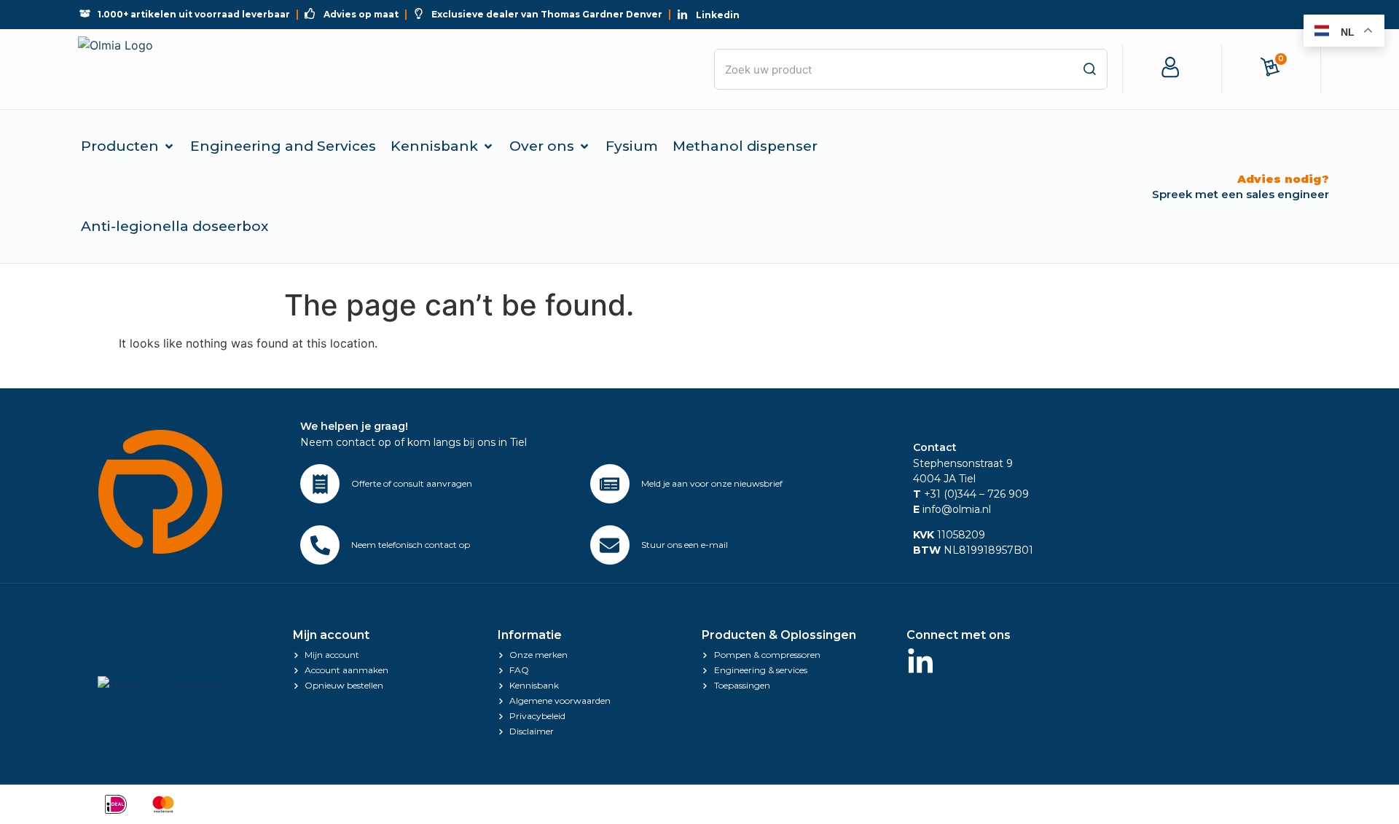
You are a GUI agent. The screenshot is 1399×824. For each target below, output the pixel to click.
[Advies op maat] (320, 483)
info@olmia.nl (952, 509)
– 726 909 (1002, 494)
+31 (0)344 (944, 494)
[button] (128, 146)
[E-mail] (610, 545)
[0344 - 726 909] (320, 545)
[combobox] (911, 69)
